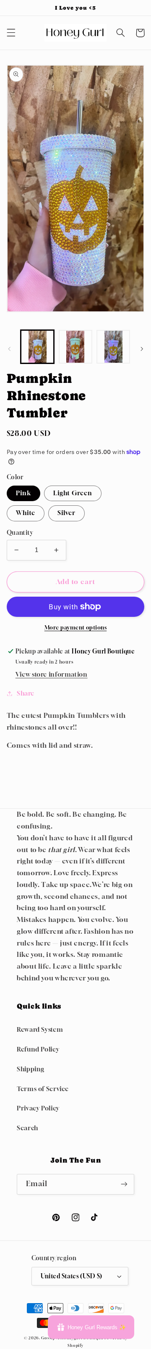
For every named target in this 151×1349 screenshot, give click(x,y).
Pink (23, 493)
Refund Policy (38, 1049)
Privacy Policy (38, 1108)
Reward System (40, 1029)
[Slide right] (142, 349)
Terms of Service (43, 1088)
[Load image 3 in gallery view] (113, 347)
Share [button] (25, 693)
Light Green (73, 493)
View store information (52, 674)
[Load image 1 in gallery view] (37, 347)
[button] (11, 32)
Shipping (30, 1069)
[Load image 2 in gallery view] (75, 347)
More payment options (75, 627)
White (25, 512)
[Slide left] (9, 349)
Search (27, 1127)
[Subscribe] (124, 1184)
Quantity (20, 532)
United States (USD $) (71, 1276)
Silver (66, 512)
